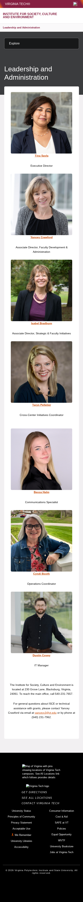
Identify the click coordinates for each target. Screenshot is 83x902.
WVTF (61, 840)
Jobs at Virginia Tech (61, 852)
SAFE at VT (62, 822)
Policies (61, 828)
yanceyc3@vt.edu (46, 712)
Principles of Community (21, 816)
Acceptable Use (21, 828)
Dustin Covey (41, 655)
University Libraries (21, 841)
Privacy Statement (21, 822)
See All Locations (38, 797)
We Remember (23, 835)
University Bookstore (61, 846)
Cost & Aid (62, 816)
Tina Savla (41, 155)
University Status (21, 810)
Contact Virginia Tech (42, 803)
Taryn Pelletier (41, 404)
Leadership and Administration (21, 27)
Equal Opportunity (62, 834)
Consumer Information (61, 810)
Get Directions (36, 792)
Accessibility (21, 847)
